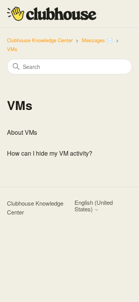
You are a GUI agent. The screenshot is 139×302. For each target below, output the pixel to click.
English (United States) (94, 206)
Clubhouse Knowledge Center (40, 40)
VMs (12, 49)
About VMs (22, 132)
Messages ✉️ (97, 40)
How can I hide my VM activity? (49, 153)
